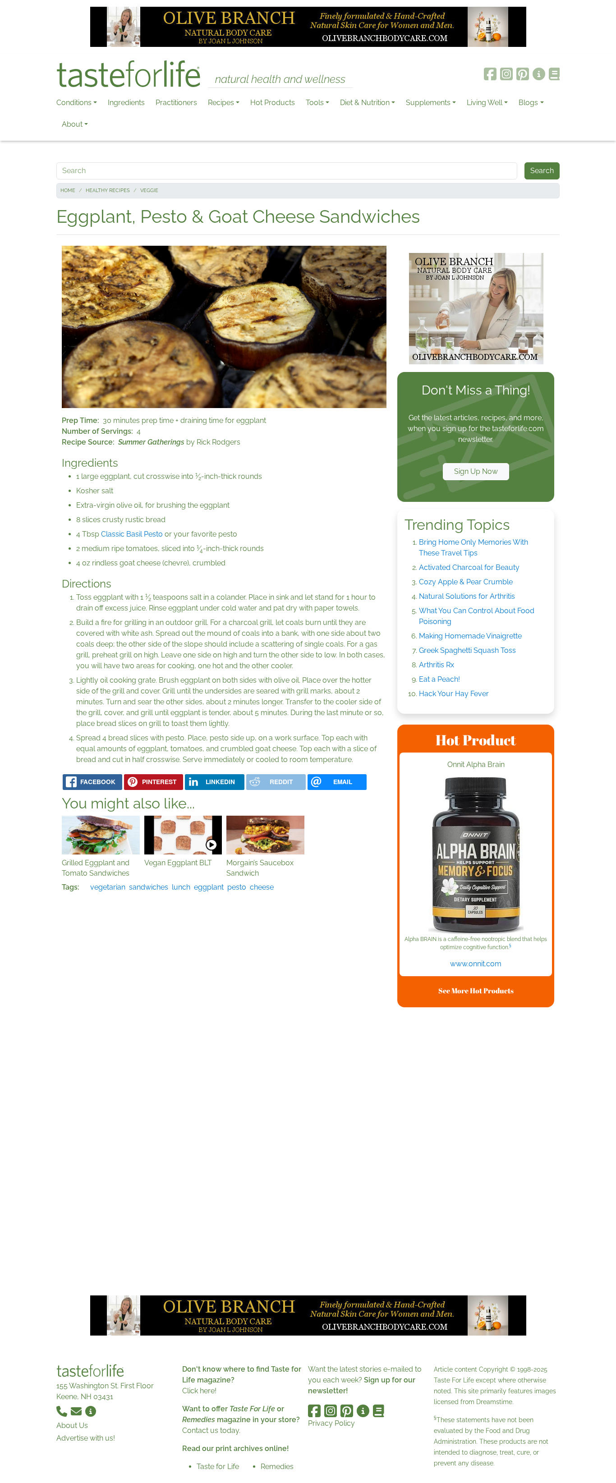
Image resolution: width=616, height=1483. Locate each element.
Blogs (528, 102)
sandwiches (148, 887)
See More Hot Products (476, 991)
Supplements (428, 102)
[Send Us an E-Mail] (77, 1411)
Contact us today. (211, 1430)
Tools (315, 102)
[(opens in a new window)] (476, 856)
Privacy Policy (331, 1423)
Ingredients (126, 102)
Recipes (221, 102)
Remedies (277, 1466)
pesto (236, 887)
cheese (262, 887)
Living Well (484, 102)
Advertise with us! (85, 1438)
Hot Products (272, 102)
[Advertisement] (475, 1150)
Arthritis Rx (436, 665)
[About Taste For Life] (539, 74)
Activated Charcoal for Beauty (469, 567)
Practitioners (176, 102)
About (72, 124)
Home (67, 190)
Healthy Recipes (108, 190)
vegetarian (107, 887)
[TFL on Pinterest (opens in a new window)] (522, 74)
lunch (181, 887)
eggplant (209, 887)
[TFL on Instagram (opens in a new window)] (506, 74)
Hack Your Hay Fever (454, 693)
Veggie (149, 190)
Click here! (199, 1391)
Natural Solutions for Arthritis (467, 596)
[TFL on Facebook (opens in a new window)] (490, 74)
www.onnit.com (475, 964)
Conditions (74, 102)
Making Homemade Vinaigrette (470, 636)
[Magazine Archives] (554, 74)
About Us (72, 1425)
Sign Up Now (476, 471)
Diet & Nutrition (365, 102)
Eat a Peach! (439, 679)
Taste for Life (218, 1466)
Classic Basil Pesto (132, 534)
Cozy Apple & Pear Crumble (466, 582)
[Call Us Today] (62, 1411)
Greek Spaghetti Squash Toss (467, 650)
